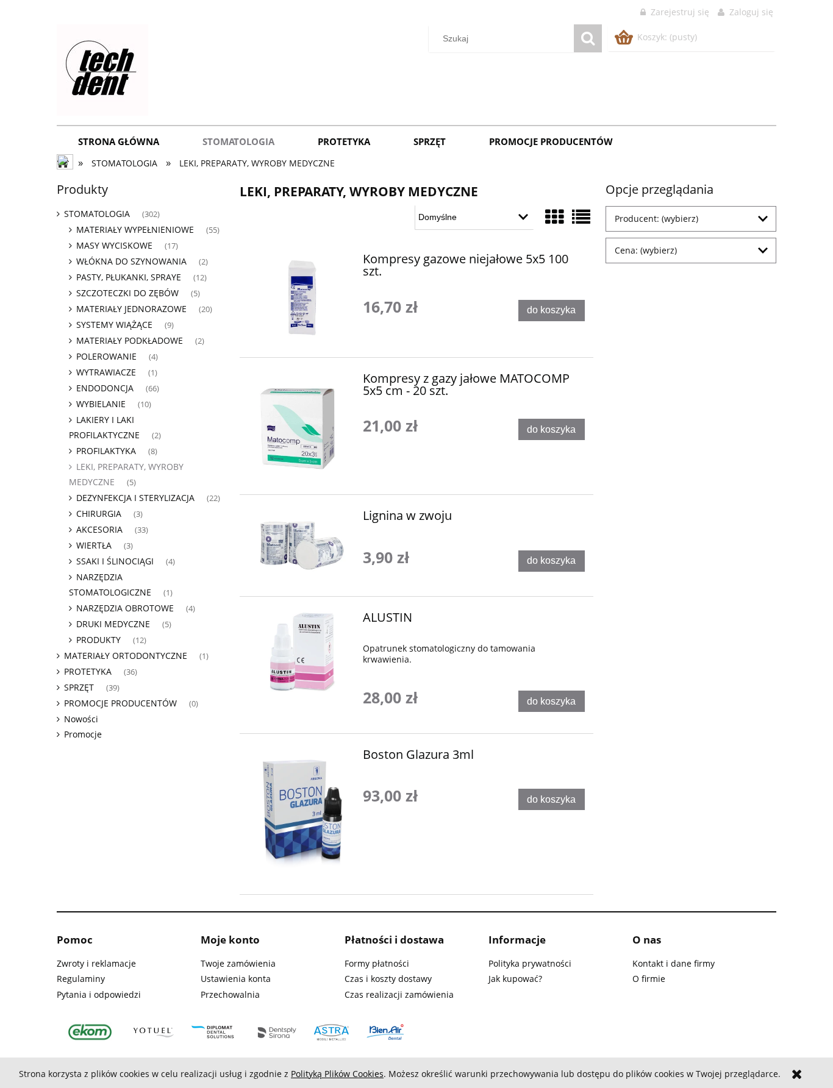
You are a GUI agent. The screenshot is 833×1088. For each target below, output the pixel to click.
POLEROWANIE (106, 356)
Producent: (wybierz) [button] (656, 218)
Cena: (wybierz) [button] (646, 250)
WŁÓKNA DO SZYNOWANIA (131, 261)
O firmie (648, 978)
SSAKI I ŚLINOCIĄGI (115, 561)
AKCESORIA (99, 529)
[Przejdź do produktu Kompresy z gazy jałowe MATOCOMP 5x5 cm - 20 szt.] (302, 426)
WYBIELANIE (101, 404)
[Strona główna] (102, 68)
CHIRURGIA (98, 513)
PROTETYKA (88, 671)
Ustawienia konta (236, 978)
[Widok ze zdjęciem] (554, 216)
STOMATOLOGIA (97, 213)
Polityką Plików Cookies (337, 1073)
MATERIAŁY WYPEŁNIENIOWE (135, 229)
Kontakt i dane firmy (673, 963)
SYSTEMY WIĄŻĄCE (114, 324)
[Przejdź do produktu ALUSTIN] (302, 651)
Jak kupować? (515, 978)
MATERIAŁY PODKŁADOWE (129, 340)
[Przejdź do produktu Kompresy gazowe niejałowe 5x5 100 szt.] (302, 298)
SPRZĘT (79, 687)
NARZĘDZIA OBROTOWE (125, 608)
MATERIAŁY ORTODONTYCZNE (125, 655)
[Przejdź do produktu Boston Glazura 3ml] (302, 814)
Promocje (83, 734)
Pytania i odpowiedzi (99, 994)
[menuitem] (119, 141)
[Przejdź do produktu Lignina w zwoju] (302, 545)
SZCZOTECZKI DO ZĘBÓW (127, 293)
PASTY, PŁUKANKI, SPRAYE (128, 277)
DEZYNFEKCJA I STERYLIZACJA (135, 497)
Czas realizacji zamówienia (399, 994)
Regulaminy (81, 978)
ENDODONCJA (105, 388)
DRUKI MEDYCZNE (113, 624)
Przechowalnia (230, 994)
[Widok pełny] (581, 216)
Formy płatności (377, 963)
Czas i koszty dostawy (388, 978)
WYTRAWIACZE (106, 372)
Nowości (81, 719)
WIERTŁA (94, 545)
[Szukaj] (588, 38)
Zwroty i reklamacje (96, 963)
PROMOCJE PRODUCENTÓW (120, 703)
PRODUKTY (98, 639)
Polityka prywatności (529, 963)
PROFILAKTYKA (106, 451)
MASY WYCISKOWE (114, 245)
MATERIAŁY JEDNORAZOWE (131, 309)
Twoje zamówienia (238, 963)
